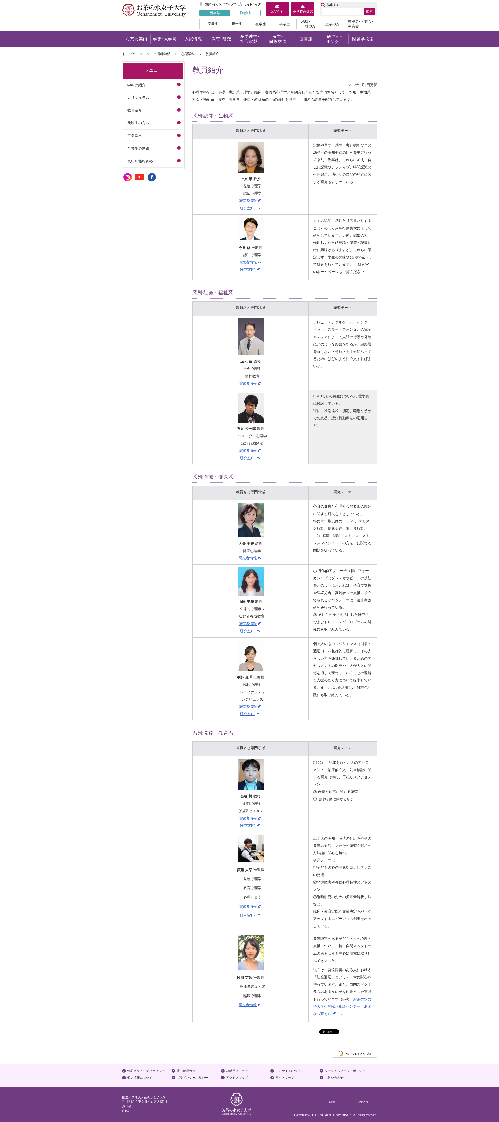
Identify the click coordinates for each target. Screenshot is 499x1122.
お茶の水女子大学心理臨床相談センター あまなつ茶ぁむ (342, 1006)
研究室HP (247, 208)
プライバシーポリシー (192, 1077)
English (245, 13)
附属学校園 (363, 39)
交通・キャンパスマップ (218, 4)
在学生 (261, 24)
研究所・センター (334, 39)
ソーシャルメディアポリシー (345, 1070)
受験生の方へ (138, 123)
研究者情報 (248, 200)
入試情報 (193, 39)
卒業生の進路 (138, 148)
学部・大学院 (164, 39)
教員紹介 (134, 110)
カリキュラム (138, 98)
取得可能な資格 (140, 161)
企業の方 (332, 24)
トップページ (132, 54)
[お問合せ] (277, 9)
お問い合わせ (334, 1077)
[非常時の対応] (302, 9)
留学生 (237, 24)
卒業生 (284, 24)
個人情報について (139, 1077)
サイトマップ (249, 4)
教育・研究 (221, 39)
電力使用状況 (186, 1070)
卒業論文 (134, 136)
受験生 (212, 24)
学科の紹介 (136, 85)
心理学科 (188, 54)
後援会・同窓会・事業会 (360, 24)
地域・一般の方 (308, 24)
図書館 (306, 39)
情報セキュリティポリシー (146, 1070)
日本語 (214, 13)
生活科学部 (161, 54)
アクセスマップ (237, 1077)
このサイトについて (289, 1070)
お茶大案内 (136, 39)
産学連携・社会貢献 (249, 39)
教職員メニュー (237, 1070)
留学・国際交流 (278, 39)
